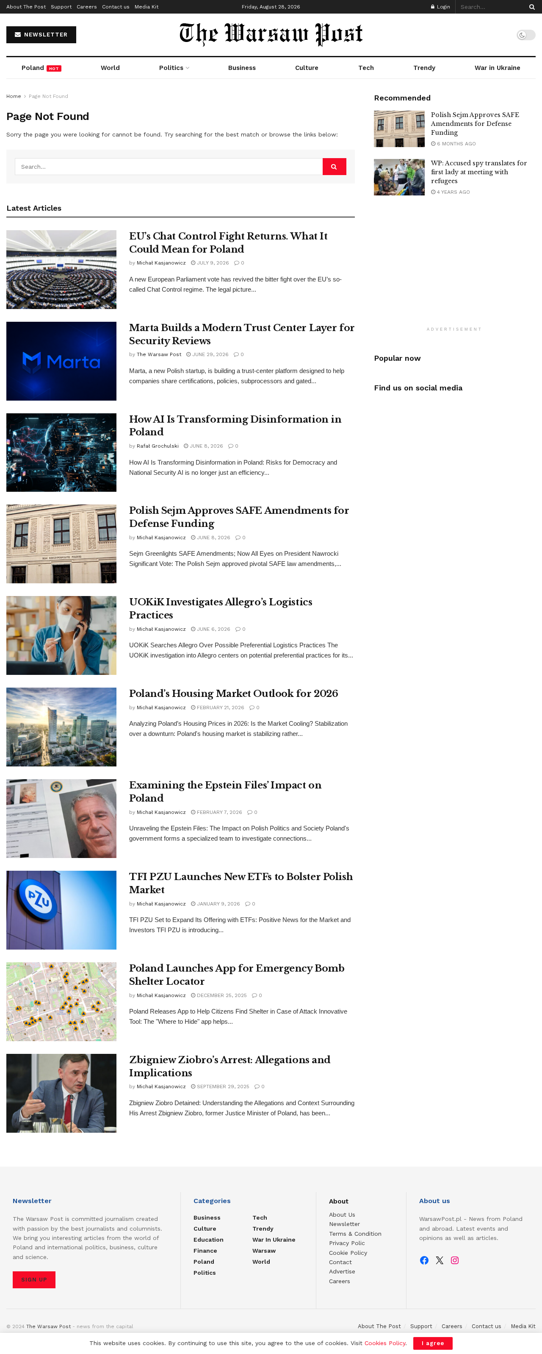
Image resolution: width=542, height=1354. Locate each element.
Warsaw (264, 1250)
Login (442, 7)
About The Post (26, 7)
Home (13, 96)
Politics (171, 68)
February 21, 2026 (219, 707)
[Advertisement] (454, 267)
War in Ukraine (497, 68)
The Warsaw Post (159, 354)
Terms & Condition (355, 1233)
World (110, 68)
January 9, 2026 (217, 904)
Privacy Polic (347, 1243)
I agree (433, 1343)
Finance (205, 1250)
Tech (366, 68)
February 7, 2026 (218, 812)
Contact (340, 1262)
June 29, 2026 (210, 354)
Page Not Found (48, 96)
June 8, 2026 (205, 446)
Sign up (34, 1279)
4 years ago (452, 192)
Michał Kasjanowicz (161, 263)
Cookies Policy (385, 1343)
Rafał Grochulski (158, 446)
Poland (40, 68)
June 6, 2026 (212, 629)
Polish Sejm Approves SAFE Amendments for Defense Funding (475, 124)
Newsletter (344, 1223)
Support (61, 7)
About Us (342, 1214)
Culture (306, 68)
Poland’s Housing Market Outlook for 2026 (233, 693)
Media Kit (146, 7)
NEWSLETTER (45, 34)
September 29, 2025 (222, 1086)
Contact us (116, 7)
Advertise (342, 1271)
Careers (87, 7)
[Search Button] (530, 7)
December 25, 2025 (221, 995)
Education (209, 1239)
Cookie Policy (348, 1252)
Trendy (424, 68)
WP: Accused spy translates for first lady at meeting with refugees (479, 172)
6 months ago (455, 144)
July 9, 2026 (212, 263)
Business (242, 68)
